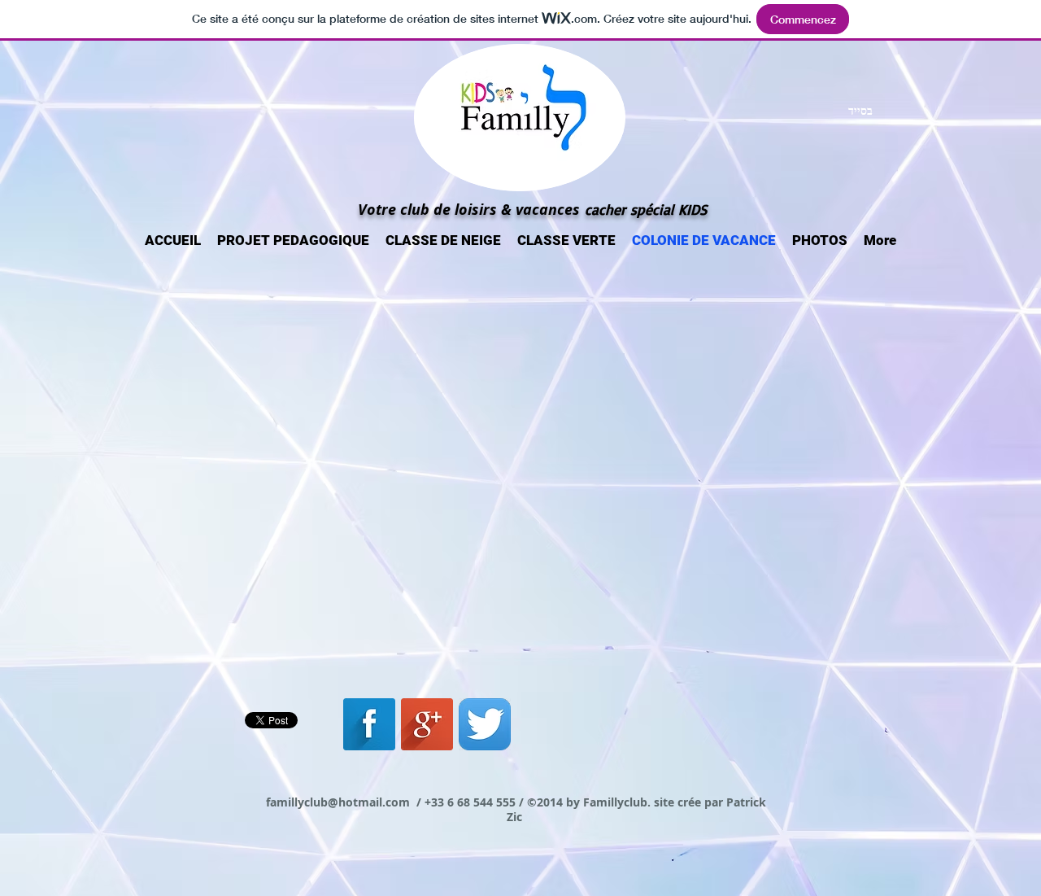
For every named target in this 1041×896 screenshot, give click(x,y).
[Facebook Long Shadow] (369, 724)
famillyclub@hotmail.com (338, 802)
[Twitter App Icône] (485, 724)
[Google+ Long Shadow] (427, 724)
